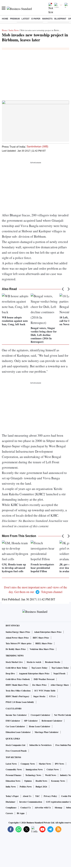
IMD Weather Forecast (44, 679)
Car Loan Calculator (15, 726)
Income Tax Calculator (16, 715)
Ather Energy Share (60, 685)
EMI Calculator (13, 720)
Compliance (11, 807)
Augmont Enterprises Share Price (34, 673)
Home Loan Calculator (39, 726)
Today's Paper (12, 796)
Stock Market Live (14, 662)
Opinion (28, 781)
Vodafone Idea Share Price (42, 649)
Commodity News (14, 769)
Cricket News (53, 769)
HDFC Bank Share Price (17, 685)
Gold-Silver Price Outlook (18, 679)
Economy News (58, 781)
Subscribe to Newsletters (40, 745)
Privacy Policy (50, 796)
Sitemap (58, 807)
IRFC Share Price (41, 637)
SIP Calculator (31, 720)
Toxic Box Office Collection (18, 690)
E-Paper (35, 19)
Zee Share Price (39, 685)
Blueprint (60, 19)
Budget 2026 (41, 786)
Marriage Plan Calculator (47, 732)
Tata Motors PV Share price (18, 643)
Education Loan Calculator (18, 732)
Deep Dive (10, 673)
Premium (15, 19)
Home (5, 19)
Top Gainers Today (60, 667)
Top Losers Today (39, 667)
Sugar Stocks (39, 696)
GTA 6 (52, 696)
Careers (9, 813)
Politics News (26, 786)
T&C (37, 796)
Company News (28, 763)
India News (14, 30)
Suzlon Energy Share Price (18, 632)
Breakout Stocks (52, 662)
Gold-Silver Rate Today (16, 667)
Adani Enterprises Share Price (48, 632)
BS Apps (20, 813)
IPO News (59, 763)
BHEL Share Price (43, 643)
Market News (45, 763)
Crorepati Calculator (40, 715)
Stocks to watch (34, 662)
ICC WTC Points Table (44, 690)
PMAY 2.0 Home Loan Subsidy (20, 702)
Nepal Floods (59, 673)
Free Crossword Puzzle (16, 751)
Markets (47, 19)
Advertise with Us (43, 807)
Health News (41, 781)
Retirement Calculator (52, 720)
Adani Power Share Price (17, 637)
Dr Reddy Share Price (16, 649)
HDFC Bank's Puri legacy (17, 696)
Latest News (11, 763)
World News (50, 775)
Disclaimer (10, 802)
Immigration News (34, 769)
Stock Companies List (15, 745)
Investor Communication (30, 802)
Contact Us (25, 807)
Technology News (33, 775)
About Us (27, 796)
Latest (26, 19)
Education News (13, 781)
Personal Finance (13, 775)
